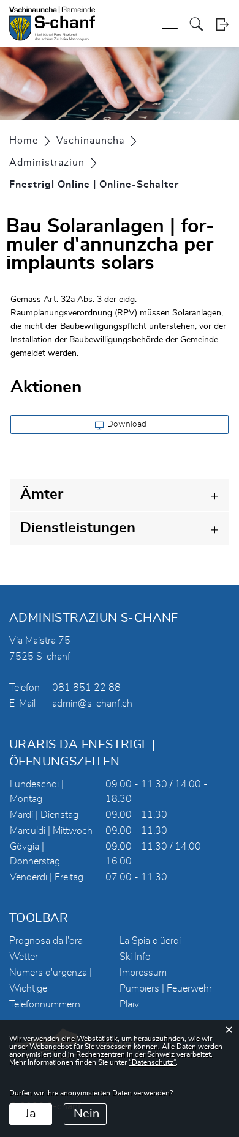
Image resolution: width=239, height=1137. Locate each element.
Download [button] (125, 424)
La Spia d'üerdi (150, 941)
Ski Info (135, 957)
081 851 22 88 (86, 688)
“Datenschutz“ (152, 1062)
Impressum (143, 972)
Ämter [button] (41, 494)
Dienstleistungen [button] (77, 528)
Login (222, 24)
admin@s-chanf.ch (92, 703)
